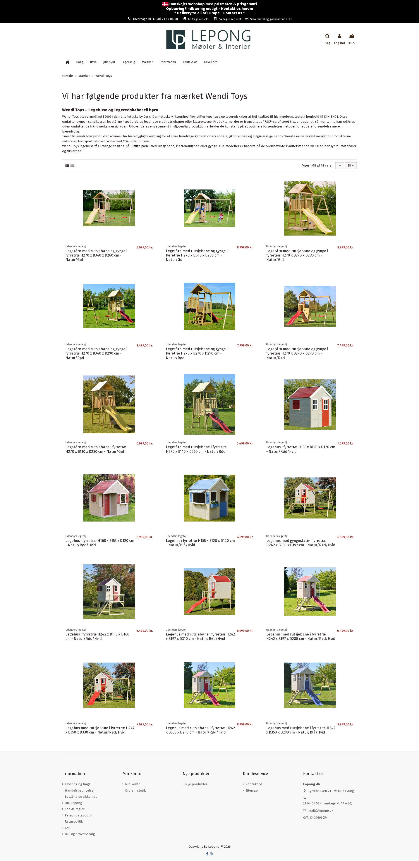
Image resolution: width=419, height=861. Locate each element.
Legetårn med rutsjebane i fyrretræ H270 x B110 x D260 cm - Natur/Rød (196, 449)
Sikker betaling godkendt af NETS (271, 19)
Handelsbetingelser (80, 790)
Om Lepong (73, 803)
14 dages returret (230, 19)
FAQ (67, 828)
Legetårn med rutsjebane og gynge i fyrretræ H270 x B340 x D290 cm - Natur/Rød (96, 353)
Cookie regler (74, 809)
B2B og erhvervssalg (80, 834)
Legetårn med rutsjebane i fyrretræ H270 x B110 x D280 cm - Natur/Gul (95, 449)
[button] (167, 62)
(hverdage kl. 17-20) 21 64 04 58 (155, 19)
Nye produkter (196, 784)
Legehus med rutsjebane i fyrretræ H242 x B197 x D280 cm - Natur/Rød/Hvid (300, 636)
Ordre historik (135, 790)
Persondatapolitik (78, 815)
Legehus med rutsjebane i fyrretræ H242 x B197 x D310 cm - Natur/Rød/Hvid (200, 636)
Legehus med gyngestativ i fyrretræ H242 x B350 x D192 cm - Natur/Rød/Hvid (300, 542)
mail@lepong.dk (320, 811)
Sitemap (252, 790)
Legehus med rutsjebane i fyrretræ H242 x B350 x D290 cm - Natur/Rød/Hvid (200, 730)
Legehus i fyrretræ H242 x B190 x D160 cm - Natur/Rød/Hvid (97, 636)
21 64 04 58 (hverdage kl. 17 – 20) (327, 803)
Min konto (133, 784)
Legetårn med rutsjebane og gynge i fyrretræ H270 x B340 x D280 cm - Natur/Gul (96, 255)
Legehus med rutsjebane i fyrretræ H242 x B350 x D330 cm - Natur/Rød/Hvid (100, 730)
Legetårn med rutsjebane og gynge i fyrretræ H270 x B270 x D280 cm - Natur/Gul (297, 255)
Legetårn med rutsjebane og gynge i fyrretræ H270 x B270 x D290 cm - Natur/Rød (197, 353)
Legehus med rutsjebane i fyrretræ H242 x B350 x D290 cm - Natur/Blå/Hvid (300, 730)
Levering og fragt (77, 784)
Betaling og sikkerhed (81, 797)
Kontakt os (254, 784)
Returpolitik (74, 821)
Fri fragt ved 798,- (199, 19)
